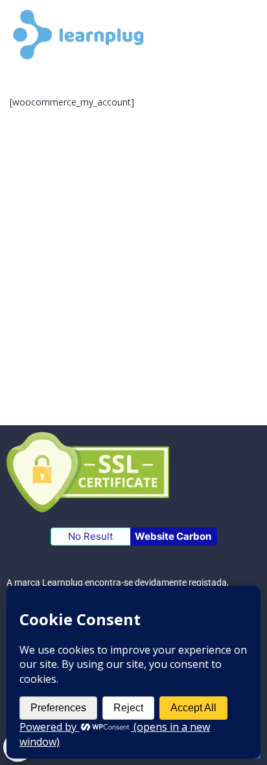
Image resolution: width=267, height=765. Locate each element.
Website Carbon (173, 536)
